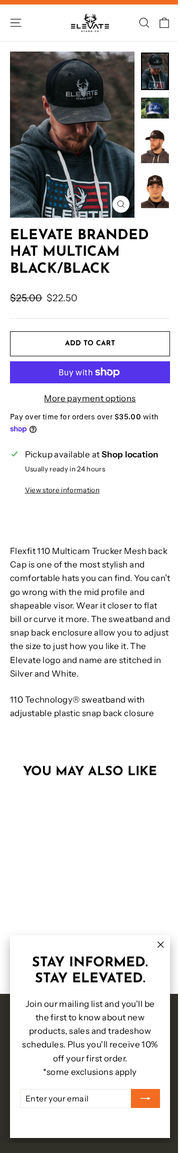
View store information (62, 490)
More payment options (90, 398)
